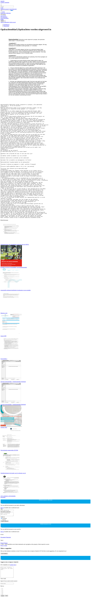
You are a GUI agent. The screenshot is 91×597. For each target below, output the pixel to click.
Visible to (3, 517)
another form (13, 564)
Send (6, 595)
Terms (5, 545)
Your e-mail (3, 578)
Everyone (4, 518)
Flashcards (3, 13)
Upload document (5, 9)
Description (5, 511)
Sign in (2, 507)
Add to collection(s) (5, 22)
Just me (4, 519)
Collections (8, 13)
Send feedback (4, 553)
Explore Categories (5, 2)
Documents (3, 537)
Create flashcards (13, 9)
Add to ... (3, 20)
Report (2, 543)
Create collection (4, 521)
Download (3, 497)
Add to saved (13, 22)
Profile (2, 19)
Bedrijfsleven (6, 24)
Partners (6, 543)
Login (2, 7)
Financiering (6, 26)
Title (2, 509)
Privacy (2, 545)
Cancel (2, 595)
